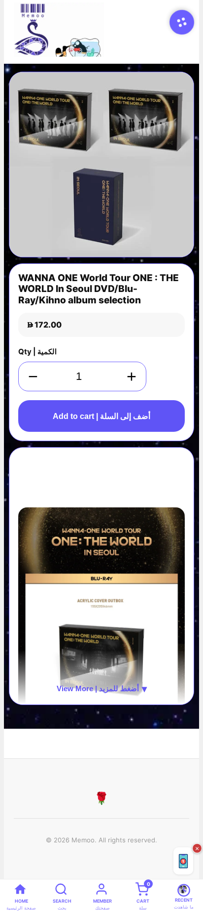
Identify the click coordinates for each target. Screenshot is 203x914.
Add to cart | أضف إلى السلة (101, 416)
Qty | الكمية (37, 351)
